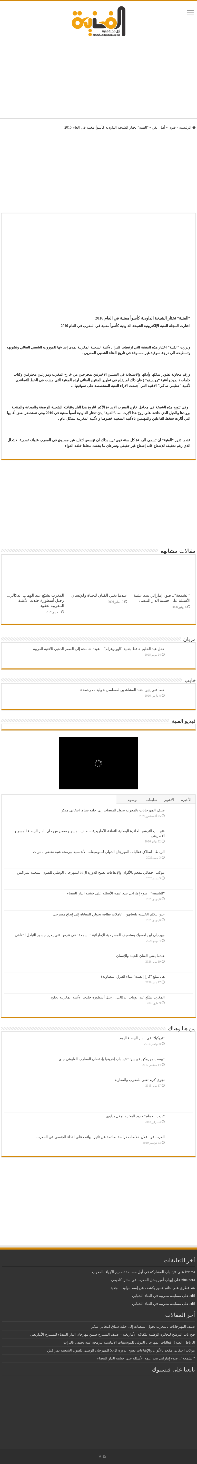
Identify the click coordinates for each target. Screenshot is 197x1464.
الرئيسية (185, 127)
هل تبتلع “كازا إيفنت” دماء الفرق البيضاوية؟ (133, 976)
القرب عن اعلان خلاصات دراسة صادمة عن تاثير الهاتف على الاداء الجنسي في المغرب (100, 1137)
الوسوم (133, 800)
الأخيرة (186, 800)
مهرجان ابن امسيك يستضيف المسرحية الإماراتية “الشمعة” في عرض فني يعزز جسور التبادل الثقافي (90, 935)
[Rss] (104, 1456)
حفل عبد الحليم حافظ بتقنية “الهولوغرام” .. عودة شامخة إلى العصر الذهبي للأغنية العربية (99, 649)
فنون (172, 127)
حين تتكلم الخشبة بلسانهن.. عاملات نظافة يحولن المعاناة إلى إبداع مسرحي (109, 914)
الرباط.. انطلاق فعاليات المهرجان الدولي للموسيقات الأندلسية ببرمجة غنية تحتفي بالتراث (99, 852)
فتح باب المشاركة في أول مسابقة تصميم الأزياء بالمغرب (134, 1272)
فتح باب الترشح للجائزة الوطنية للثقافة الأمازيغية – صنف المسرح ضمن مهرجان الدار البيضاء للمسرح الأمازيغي (112, 1334)
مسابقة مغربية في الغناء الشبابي (156, 1296)
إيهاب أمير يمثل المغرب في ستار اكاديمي (142, 1280)
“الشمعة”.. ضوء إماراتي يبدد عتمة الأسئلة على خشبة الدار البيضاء (162, 598)
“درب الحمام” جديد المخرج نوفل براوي (135, 1116)
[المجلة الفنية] (98, 21)
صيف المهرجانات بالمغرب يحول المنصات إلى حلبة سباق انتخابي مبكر (113, 810)
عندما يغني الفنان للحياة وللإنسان (99, 595)
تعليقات (151, 800)
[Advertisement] (98, 77)
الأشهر (169, 800)
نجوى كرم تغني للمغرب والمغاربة (139, 1080)
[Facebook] (100, 1456)
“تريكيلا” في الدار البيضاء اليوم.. (141, 1038)
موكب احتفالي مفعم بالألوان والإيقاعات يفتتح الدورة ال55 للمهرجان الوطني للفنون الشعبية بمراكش (91, 872)
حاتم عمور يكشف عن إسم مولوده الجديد (141, 1288)
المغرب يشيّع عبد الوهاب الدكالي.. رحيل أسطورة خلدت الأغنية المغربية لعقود (35, 600)
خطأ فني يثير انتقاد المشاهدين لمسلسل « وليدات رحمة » (122, 690)
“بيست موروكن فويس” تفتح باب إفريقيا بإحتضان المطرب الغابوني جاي (112, 1059)
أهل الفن (158, 127)
